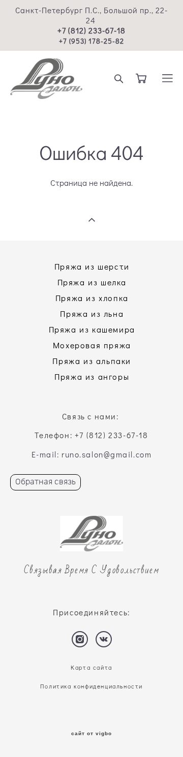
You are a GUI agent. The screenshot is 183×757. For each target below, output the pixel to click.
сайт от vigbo (91, 733)
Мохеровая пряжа (92, 345)
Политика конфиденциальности (91, 686)
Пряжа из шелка (92, 282)
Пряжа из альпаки (91, 360)
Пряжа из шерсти (92, 266)
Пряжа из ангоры (91, 376)
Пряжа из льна (92, 313)
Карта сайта (91, 667)
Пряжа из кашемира (92, 329)
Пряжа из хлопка (92, 297)
